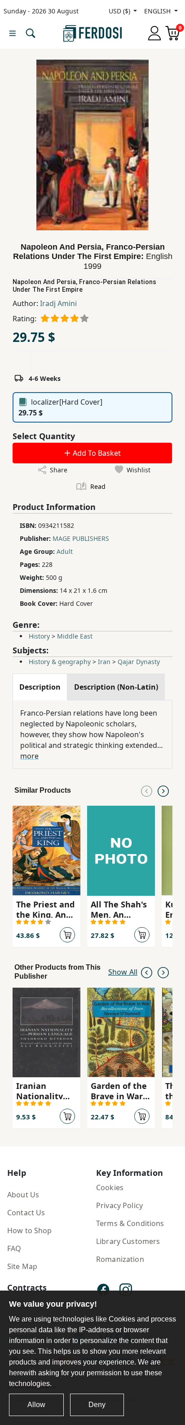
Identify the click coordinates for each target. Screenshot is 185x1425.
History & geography (60, 661)
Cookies (109, 1187)
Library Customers (128, 1241)
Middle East (74, 636)
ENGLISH (158, 11)
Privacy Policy (119, 1205)
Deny (97, 1404)
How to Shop (29, 1230)
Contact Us (26, 1213)
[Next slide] (163, 790)
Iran (104, 661)
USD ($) (120, 11)
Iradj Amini (58, 303)
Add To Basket (96, 453)
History (39, 636)
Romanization (120, 1259)
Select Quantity (44, 436)
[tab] (40, 687)
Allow (36, 1404)
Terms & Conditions (130, 1223)
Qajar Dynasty (139, 661)
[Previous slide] (146, 790)
